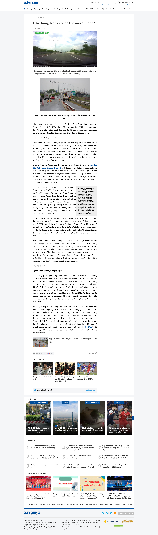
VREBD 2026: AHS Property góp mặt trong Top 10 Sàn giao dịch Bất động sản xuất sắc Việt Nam (119, 496)
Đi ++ (114, 9)
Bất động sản (106, 5)
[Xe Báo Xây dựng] (127, 521)
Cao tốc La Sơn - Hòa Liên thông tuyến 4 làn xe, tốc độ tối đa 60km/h (44, 457)
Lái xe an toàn (39, 18)
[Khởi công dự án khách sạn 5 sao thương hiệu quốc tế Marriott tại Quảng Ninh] (38, 483)
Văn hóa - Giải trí (82, 9)
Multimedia (127, 9)
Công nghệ (100, 9)
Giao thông (45, 9)
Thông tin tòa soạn (126, 513)
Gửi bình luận (91, 390)
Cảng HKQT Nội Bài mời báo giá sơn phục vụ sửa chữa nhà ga (65, 495)
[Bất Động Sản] (110, 521)
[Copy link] (96, 353)
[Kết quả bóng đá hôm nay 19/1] (43, 368)
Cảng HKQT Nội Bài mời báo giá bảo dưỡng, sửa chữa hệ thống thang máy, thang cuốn (92, 496)
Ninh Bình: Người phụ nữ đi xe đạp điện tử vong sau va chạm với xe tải (80, 466)
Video (120, 9)
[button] (78, 436)
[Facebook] (87, 353)
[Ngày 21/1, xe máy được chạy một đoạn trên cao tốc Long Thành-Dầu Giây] (40, 342)
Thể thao (92, 9)
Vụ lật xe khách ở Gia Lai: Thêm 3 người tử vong (79, 457)
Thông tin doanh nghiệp (36, 473)
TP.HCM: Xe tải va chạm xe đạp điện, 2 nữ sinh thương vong (38, 430)
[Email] (93, 353)
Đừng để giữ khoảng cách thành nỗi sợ (45, 466)
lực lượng (88, 327)
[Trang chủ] (24, 9)
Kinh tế (53, 9)
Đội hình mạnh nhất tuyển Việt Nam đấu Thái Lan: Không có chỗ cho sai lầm (119, 430)
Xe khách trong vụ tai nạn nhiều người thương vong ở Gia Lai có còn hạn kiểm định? (80, 448)
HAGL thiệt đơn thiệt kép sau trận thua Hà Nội (86, 378)
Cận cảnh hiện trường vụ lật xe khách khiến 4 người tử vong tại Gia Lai (44, 448)
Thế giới (108, 9)
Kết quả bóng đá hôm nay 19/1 (43, 378)
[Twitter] (90, 353)
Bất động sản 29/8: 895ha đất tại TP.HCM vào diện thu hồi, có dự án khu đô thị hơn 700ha (66, 429)
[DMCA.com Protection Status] (119, 526)
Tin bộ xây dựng (129, 5)
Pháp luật (60, 9)
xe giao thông (96, 5)
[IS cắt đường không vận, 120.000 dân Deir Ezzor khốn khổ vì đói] (65, 368)
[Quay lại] (34, 353)
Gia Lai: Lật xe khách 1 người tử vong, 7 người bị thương (114, 466)
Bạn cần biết (31, 505)
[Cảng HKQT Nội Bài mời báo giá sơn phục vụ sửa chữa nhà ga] (65, 483)
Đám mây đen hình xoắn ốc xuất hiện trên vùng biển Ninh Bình (115, 457)
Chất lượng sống (70, 9)
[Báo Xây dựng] (32, 3)
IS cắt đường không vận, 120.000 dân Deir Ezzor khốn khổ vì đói (64, 379)
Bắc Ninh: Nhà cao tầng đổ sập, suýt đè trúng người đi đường (92, 430)
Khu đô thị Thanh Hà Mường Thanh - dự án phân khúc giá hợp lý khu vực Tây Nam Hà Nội (114, 505)
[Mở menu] (133, 9)
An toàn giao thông (117, 5)
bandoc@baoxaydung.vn (73, 525)
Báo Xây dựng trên (41, 353)
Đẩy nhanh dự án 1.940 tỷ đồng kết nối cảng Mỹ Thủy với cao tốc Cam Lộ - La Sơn (117, 448)
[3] (65, 94)
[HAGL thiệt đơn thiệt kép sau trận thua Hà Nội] (87, 368)
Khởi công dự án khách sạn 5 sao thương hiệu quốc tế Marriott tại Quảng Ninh (37, 496)
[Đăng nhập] (119, 2)
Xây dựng (37, 9)
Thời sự (29, 9)
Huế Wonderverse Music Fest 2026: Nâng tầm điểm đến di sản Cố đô (61, 505)
